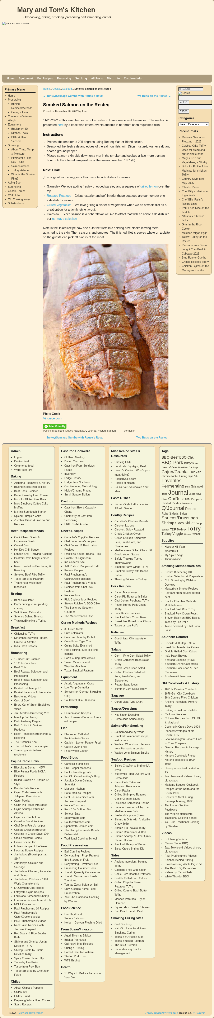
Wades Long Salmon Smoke (132, 752)
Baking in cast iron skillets (30, 486)
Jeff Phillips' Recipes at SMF (81, 566)
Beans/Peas (169, 467)
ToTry (194, 529)
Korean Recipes (74, 570)
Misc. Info (113, 78)
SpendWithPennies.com (78, 826)
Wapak (196, 534)
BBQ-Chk (186, 457)
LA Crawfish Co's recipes (29, 887)
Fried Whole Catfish (76, 750)
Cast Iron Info (132, 78)
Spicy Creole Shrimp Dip (29, 958)
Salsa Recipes (23, 1004)
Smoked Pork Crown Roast (131, 617)
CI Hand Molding (74, 457)
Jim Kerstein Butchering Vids (32, 713)
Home (10, 78)
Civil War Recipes (175, 714)
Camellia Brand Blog (76, 763)
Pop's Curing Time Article (79, 658)
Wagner (188, 534)
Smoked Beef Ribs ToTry (29, 574)
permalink (129, 430)
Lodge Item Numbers (77, 482)
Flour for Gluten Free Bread (30, 499)
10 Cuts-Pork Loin (25, 663)
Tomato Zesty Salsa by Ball (81, 884)
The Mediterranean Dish (78, 616)
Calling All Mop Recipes (78, 943)
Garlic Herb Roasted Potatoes (133, 874)
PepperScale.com (125, 478)
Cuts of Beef (21, 700)
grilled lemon (149, 186)
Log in (18, 457)
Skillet (190, 523)
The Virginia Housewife (178, 813)
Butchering (14, 186)
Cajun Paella (21, 800)
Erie (196, 476)
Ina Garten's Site (74, 562)
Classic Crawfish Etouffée (30, 829)
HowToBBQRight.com (77, 558)
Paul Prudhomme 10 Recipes (32, 908)
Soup (198, 523)
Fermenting (173, 486)
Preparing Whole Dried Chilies (32, 1000)
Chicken (195, 472)
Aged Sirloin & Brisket (77, 935)
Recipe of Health (125, 482)
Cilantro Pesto (190, 187)
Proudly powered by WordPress (161, 1013)
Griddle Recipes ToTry (195, 261)
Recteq (102, 430)
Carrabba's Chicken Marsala (131, 521)
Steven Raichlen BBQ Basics (182, 617)
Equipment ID (19, 128)
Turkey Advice (20, 170)
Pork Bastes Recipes (127, 613)
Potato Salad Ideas (126, 684)
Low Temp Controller (76, 687)
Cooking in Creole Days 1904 (31, 833)
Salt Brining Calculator (27, 612)
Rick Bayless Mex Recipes (80, 599)
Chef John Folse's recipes (30, 825)
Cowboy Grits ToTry (194, 145)
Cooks (56, 88)
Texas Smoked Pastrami (29, 578)
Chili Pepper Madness (77, 768)
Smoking (81, 78)
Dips (190, 476)
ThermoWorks (173, 559)
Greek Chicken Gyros (128, 533)
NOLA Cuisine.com (25, 904)
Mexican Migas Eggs (194, 232)
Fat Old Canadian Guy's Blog (81, 776)
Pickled (166, 503)
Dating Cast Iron (74, 461)
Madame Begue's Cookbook (182, 784)
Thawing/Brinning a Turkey (30, 620)
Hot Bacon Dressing (127, 714)
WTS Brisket (72, 960)
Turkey (167, 534)
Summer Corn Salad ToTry (131, 688)
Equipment (26, 78)
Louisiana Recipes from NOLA (32, 900)
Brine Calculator (23, 599)
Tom (84, 111)
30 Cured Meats (74, 629)
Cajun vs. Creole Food (27, 817)
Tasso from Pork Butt (27, 966)
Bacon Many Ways (126, 592)
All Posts (97, 78)
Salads (174, 513)
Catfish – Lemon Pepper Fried (82, 742)
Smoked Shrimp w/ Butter (130, 844)
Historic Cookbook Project (180, 755)
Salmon (111, 430)
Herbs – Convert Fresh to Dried (83, 922)
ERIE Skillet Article (76, 524)
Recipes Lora (72, 595)
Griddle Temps (16, 191)
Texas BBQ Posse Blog (129, 936)
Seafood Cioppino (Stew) (129, 815)
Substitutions (16, 203)
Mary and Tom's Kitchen (56, 10)
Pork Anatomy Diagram (28, 721)
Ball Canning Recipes (77, 851)
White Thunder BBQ (177, 876)
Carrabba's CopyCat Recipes (81, 537)
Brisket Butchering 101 (28, 688)
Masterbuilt (171, 550)
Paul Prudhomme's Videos (30, 920)
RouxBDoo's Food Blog (78, 809)
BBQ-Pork (172, 462)
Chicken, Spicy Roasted (129, 529)
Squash (165, 529)
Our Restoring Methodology (80, 486)
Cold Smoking (123, 924)
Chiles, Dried (22, 996)
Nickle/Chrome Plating (77, 490)
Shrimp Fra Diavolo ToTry (130, 827)
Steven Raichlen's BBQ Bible (82, 603)
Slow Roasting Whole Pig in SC (184, 864)
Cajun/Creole (175, 471)
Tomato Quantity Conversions (82, 872)
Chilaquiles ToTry (24, 633)
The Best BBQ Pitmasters (180, 868)
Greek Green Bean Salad (130, 668)
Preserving (64, 78)
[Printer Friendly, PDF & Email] (54, 426)
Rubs (165, 513)
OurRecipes (179, 498)
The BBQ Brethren (126, 945)
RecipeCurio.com (74, 805)
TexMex (181, 529)
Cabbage (193, 467)
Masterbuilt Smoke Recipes (181, 588)
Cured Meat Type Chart (78, 641)
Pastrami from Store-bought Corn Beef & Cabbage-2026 (194, 249)
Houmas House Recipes (28, 850)
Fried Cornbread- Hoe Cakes (182, 647)
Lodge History (72, 478)
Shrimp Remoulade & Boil (130, 832)
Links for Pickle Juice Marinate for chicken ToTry (195, 170)
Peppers (196, 499)
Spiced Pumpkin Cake (27, 515)
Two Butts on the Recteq (153, 95)
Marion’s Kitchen (74, 788)
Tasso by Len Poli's (26, 962)
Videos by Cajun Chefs (178, 872)
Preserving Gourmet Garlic (80, 868)
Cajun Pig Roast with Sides (30, 804)
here (60, 125)
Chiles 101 (20, 991)
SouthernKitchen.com (77, 822)
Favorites (79, 430)
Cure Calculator (73, 633)
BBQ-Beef (170, 457)
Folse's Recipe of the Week (30, 846)
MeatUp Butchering (25, 717)
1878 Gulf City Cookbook (180, 693)
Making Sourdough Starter (30, 511)
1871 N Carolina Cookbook (181, 689)
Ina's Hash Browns (25, 646)
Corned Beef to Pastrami (79, 952)
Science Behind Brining (28, 616)
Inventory (70, 473)
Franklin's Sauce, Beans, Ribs (82, 553)
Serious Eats (72, 813)
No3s (198, 494)
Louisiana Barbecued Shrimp (31, 896)
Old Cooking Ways (19, 199)
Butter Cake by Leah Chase (31, 495)
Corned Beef (21, 545)
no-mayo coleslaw (64, 218)
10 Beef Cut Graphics (27, 659)
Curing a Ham (19, 112)
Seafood (67, 88)
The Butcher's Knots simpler (31, 746)
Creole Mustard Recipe (28, 837)
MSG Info (14, 195)
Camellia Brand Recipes (28, 821)
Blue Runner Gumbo (194, 257)
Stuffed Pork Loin (74, 956)
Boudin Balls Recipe (26, 788)
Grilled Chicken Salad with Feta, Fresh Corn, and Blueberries (130, 542)
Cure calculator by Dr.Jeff (79, 637)
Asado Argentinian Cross (79, 683)
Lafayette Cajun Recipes (29, 892)
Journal (178, 492)
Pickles (176, 503)
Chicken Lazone (124, 525)
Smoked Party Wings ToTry (131, 566)
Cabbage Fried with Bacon (130, 869)
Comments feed (23, 465)
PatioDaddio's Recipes (78, 792)
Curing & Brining (74, 947)
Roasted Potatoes (59, 195)
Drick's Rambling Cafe (77, 772)
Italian (164, 494)
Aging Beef (14, 182)
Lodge (192, 494)
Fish (187, 486)
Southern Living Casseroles (181, 663)
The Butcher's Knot (25, 742)
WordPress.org (23, 469)
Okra (164, 499)
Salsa (183, 513)
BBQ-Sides (191, 463)
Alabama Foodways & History (32, 482)
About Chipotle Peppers (28, 987)
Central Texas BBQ (176, 843)
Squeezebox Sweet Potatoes (132, 907)
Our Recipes (45, 78)
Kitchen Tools (19, 133)
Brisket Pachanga (75, 939)
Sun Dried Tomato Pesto (129, 911)
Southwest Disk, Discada (79, 700)
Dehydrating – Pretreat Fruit (81, 863)
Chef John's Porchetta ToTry (132, 600)
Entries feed (21, 461)
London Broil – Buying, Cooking (33, 553)
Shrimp (168, 523)
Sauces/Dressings (180, 517)
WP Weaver (199, 1013)
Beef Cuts (20, 667)
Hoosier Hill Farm (175, 546)
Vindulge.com (52, 418)
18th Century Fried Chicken (181, 697)
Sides (179, 523)
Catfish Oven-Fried (75, 746)
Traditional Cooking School (80, 838)
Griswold (197, 486)
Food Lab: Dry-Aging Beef (130, 466)
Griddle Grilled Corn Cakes (131, 878)
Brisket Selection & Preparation (33, 692)
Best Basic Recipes (26, 491)
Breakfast (183, 467)
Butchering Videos (25, 696)
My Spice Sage (174, 555)
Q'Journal (90, 430)
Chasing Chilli (123, 462)
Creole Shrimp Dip (25, 842)
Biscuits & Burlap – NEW (29, 767)
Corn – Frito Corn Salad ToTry (133, 655)
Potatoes (187, 503)
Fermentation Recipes (77, 713)
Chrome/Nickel (170, 476)
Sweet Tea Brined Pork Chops (133, 621)
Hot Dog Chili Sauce (26, 549)
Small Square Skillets (77, 494)
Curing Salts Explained (78, 645)
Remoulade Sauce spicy (129, 718)
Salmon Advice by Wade (129, 731)
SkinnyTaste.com (74, 817)
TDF (173, 529)
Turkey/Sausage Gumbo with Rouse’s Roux (73, 95)
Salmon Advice (20, 166)
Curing (183, 476)
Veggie (177, 534)
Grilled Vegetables (59, 205)
